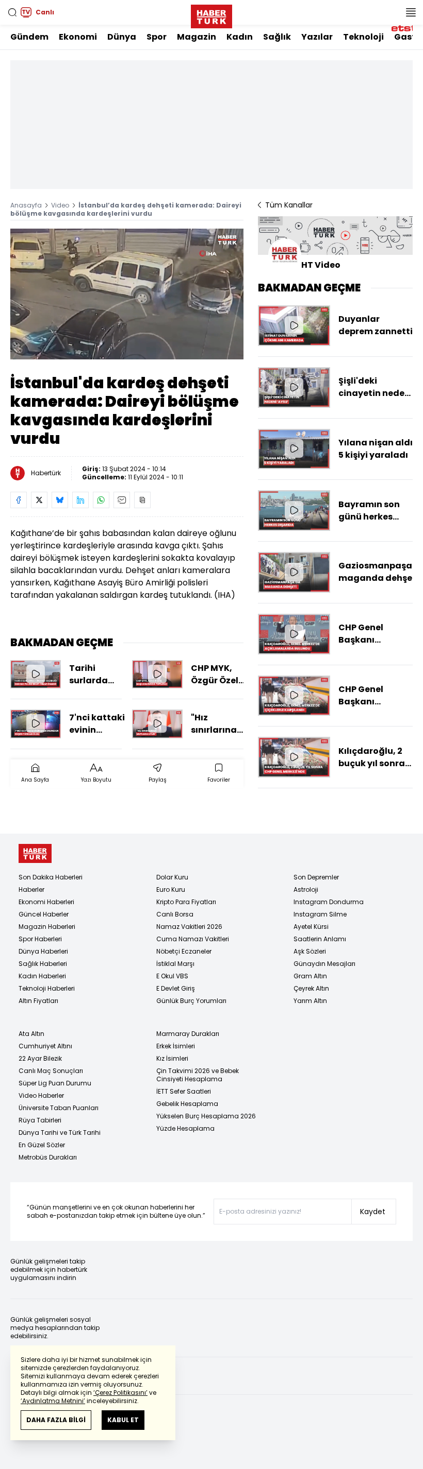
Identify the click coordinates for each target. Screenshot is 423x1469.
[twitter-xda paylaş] (39, 500)
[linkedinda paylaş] (80, 500)
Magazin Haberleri (47, 926)
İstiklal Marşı (175, 963)
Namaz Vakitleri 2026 (189, 926)
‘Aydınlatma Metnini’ (53, 1400)
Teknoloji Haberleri (47, 988)
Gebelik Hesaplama (187, 1103)
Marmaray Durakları (187, 1033)
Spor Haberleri (40, 939)
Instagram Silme (320, 914)
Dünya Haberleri (43, 951)
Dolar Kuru (172, 877)
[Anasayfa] (35, 853)
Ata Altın (31, 1033)
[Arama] (12, 12)
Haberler (31, 889)
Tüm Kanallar (289, 205)
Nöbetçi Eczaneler (184, 951)
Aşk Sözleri (310, 951)
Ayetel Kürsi (311, 926)
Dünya (121, 37)
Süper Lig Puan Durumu (55, 1083)
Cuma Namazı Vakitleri (192, 939)
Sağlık (277, 37)
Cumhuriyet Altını (45, 1046)
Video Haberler (41, 1095)
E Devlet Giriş (175, 988)
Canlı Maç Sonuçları (51, 1070)
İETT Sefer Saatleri (183, 1091)
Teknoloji (363, 37)
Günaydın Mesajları (324, 963)
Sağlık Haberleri (43, 963)
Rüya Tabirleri (40, 1120)
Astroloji (306, 889)
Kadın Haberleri (42, 976)
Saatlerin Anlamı (320, 939)
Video (60, 205)
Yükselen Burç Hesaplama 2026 (206, 1116)
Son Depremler (316, 877)
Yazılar (317, 37)
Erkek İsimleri (175, 1046)
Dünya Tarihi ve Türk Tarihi (60, 1132)
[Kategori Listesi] (410, 12)
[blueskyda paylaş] (60, 500)
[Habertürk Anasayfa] (211, 14)
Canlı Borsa (174, 914)
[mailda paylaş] (121, 500)
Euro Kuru (170, 889)
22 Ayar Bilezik (40, 1058)
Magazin (196, 37)
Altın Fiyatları (38, 1000)
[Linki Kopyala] (142, 500)
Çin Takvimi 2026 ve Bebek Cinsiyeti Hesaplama (197, 1074)
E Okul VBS (172, 976)
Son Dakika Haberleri (51, 877)
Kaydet (372, 1211)
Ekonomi (78, 37)
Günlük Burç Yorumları (191, 1000)
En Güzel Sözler (42, 1144)
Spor (157, 37)
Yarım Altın (310, 1000)
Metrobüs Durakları (48, 1157)
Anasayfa (26, 205)
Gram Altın (310, 976)
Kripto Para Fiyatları (186, 901)
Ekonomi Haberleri (46, 901)
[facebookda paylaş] (18, 500)
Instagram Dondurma (329, 901)
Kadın (239, 37)
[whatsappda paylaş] (101, 500)
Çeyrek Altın (311, 988)
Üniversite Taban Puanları (59, 1107)
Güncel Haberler (44, 914)
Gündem (29, 37)
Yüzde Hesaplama (185, 1128)
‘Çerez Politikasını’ (120, 1392)
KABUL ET (123, 1419)
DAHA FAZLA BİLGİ (56, 1419)
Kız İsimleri (172, 1058)
